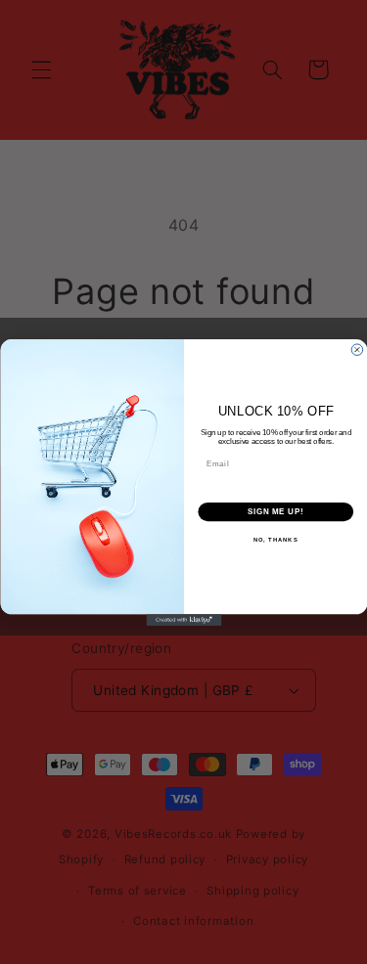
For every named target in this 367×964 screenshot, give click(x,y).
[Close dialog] (357, 349)
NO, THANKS (275, 540)
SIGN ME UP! (275, 511)
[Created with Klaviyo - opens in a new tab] (183, 620)
